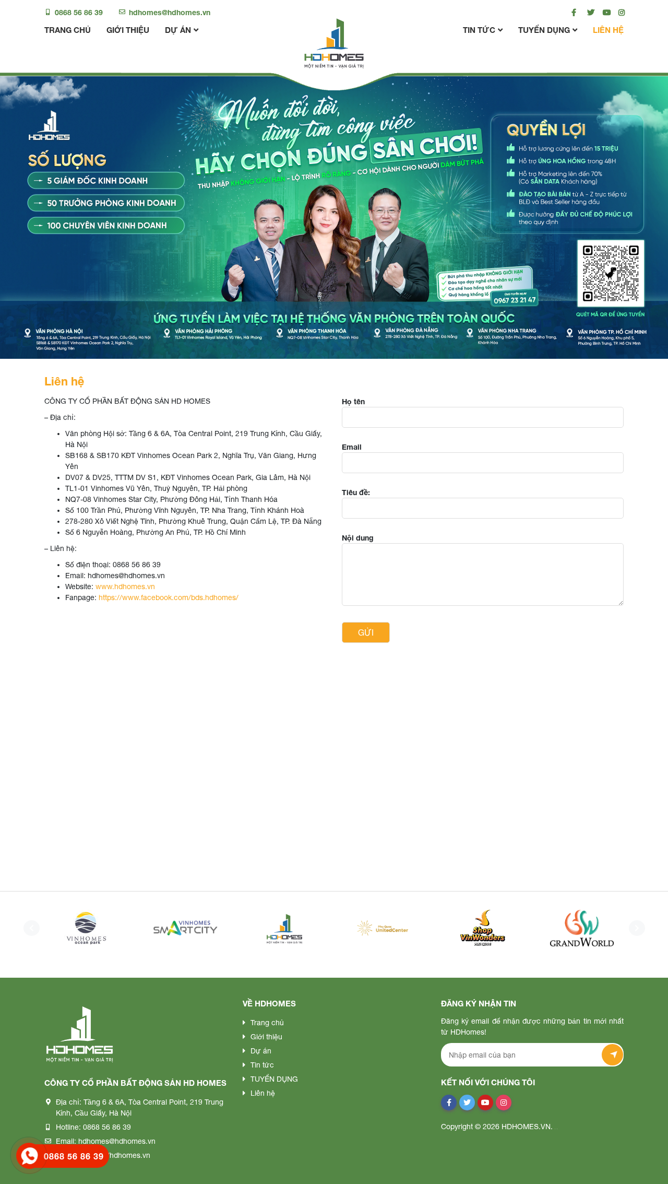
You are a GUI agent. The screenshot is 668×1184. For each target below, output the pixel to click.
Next (634, 928)
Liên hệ (608, 29)
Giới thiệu (127, 29)
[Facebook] (572, 12)
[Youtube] (604, 12)
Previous (28, 928)
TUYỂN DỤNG (544, 29)
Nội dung (358, 537)
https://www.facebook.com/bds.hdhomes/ (168, 597)
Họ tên (353, 401)
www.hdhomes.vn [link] (125, 586)
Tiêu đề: (356, 492)
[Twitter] (588, 12)
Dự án (178, 29)
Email (352, 446)
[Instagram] (619, 12)
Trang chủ (67, 29)
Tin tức (479, 29)
